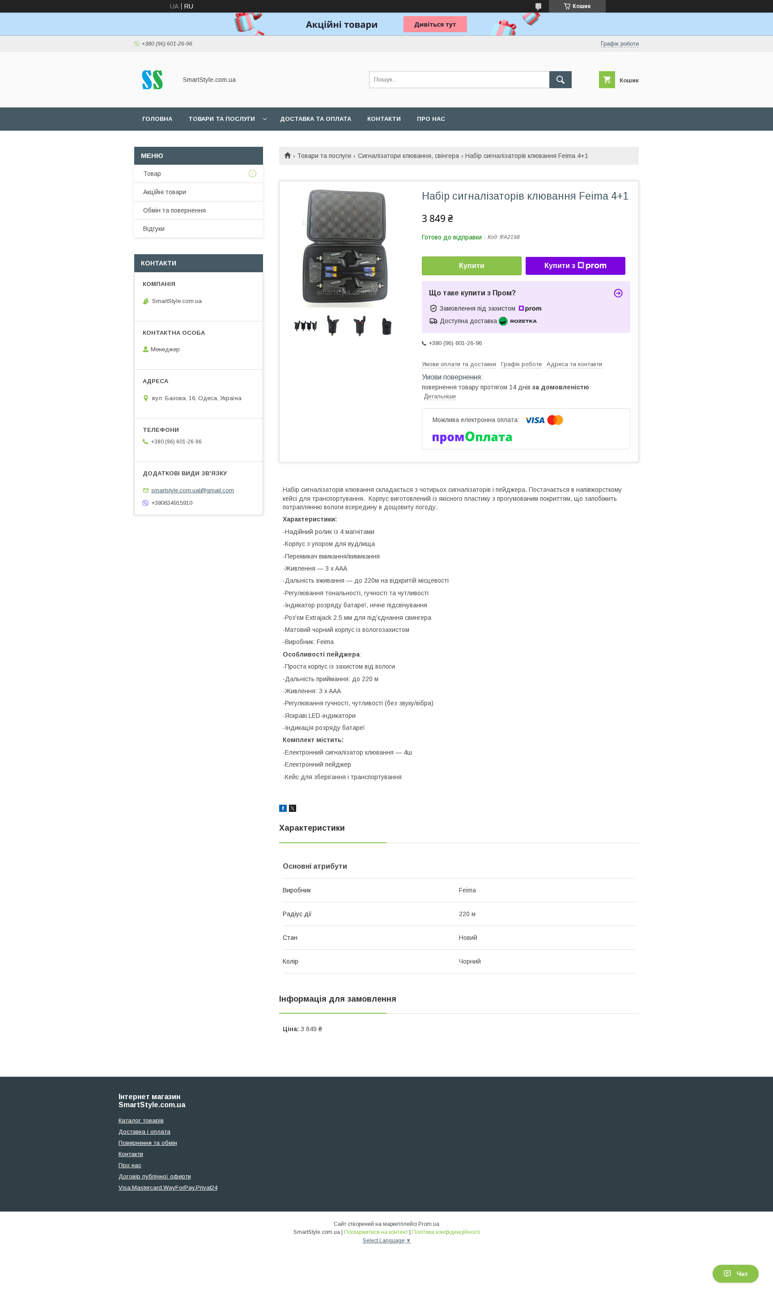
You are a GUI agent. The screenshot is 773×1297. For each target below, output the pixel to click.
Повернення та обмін (148, 1142)
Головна (157, 118)
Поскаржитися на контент (376, 1232)
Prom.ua (428, 1224)
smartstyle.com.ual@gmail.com (192, 490)
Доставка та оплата (315, 118)
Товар (152, 173)
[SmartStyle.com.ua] (153, 95)
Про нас (431, 118)
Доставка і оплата (144, 1131)
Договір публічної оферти (155, 1176)
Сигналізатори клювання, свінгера (408, 155)
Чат (742, 1273)
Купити (471, 265)
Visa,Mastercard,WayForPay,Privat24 (168, 1187)
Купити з (559, 265)
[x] (292, 809)
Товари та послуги (221, 118)
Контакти (384, 118)
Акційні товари (164, 192)
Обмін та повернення (174, 210)
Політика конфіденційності (446, 1232)
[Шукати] (560, 79)
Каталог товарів (141, 1120)
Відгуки (154, 228)
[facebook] (283, 809)
